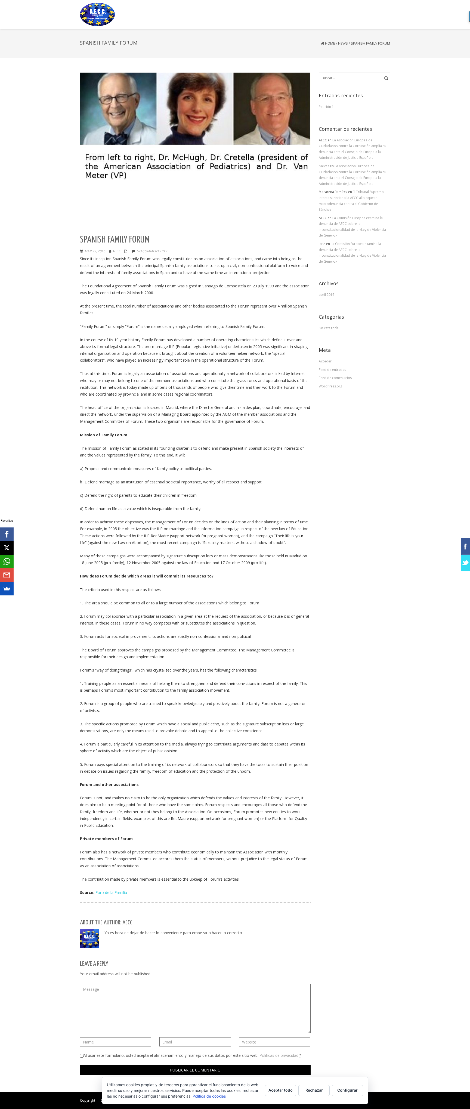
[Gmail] (7, 575)
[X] (7, 548)
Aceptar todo (280, 1090)
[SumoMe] (7, 588)
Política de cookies (209, 1096)
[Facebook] (7, 534)
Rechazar (314, 1090)
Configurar (347, 1090)
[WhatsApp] (7, 561)
